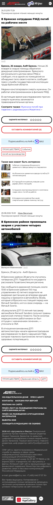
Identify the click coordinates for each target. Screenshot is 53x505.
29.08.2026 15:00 (8, 213)
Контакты (7, 401)
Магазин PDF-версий (26, 401)
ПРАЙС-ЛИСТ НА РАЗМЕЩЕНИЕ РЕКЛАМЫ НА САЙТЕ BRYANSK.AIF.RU (24, 409)
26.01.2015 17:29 (8, 10)
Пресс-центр (37, 397)
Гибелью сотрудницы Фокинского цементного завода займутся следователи (29, 166)
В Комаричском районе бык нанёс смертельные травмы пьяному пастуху (27, 199)
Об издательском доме (15, 397)
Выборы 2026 (9, 420)
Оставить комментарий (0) (27, 129)
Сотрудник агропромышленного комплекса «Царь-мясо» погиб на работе (30, 191)
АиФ (3, 61)
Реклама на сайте (12, 404)
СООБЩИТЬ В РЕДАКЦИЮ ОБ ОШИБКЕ (21, 423)
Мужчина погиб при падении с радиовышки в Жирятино (22, 108)
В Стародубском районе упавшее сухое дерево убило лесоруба (28, 183)
